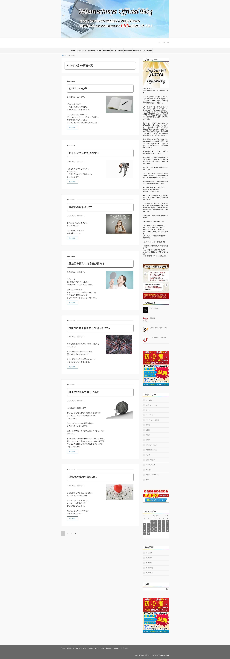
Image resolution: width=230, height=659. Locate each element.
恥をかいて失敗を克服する (84, 153)
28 (148, 533)
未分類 (148, 455)
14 (148, 527)
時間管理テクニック (151, 450)
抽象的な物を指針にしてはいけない (89, 328)
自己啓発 (148, 470)
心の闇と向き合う (155, 308)
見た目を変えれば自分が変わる (87, 263)
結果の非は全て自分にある (84, 392)
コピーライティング (151, 405)
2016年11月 (149, 573)
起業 (147, 480)
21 (148, 530)
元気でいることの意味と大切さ (158, 328)
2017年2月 (149, 558)
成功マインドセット (151, 445)
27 (144, 533)
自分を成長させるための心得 (158, 337)
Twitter (120, 50)
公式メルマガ (81, 50)
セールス (148, 410)
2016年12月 (149, 568)
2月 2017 (155, 516)
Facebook (128, 50)
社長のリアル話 (150, 465)
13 (144, 527)
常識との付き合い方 (80, 207)
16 (156, 527)
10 (159, 524)
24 (159, 530)
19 (167, 527)
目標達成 (152, 318)
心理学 (148, 440)
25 (163, 530)
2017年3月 (149, 553)
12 (167, 524)
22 (152, 530)
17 (159, 527)
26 (167, 530)
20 (144, 530)
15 (152, 527)
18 (163, 527)
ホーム (73, 50)
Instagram (137, 50)
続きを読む (72, 127)
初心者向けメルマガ (94, 50)
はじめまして (150, 400)
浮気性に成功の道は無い (83, 477)
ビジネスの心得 (78, 88)
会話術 (148, 430)
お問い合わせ (147, 50)
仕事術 (148, 425)
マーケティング (150, 415)
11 (163, 524)
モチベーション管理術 (152, 420)
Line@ (113, 50)
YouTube (106, 50)
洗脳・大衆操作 (150, 460)
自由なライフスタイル (152, 475)
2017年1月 (149, 563)
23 (156, 530)
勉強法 (148, 435)
